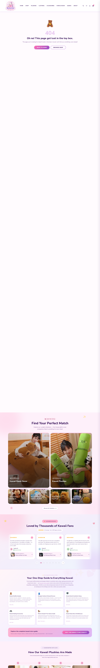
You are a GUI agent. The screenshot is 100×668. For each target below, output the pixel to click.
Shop (27, 5)
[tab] (41, 562)
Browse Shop (58, 47)
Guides (69, 5)
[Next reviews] (63, 562)
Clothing (41, 5)
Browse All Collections (49, 508)
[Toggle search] (83, 5)
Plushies (33, 5)
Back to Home (42, 47)
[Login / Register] (89, 5)
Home (21, 5)
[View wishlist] (86, 5)
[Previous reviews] (36, 562)
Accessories (50, 5)
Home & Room (61, 5)
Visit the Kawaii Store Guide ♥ (75, 632)
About (75, 5)
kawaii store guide (44, 583)
